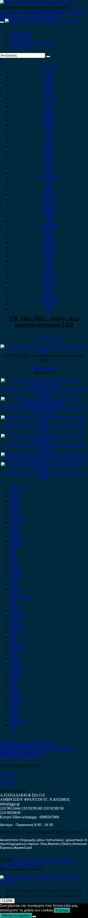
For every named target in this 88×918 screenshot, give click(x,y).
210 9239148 (32, 12)
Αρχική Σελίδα (21, 33)
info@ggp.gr (10, 804)
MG (49, 217)
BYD (48, 89)
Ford (49, 138)
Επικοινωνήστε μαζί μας (19, 757)
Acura (49, 81)
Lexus (49, 199)
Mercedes (48, 212)
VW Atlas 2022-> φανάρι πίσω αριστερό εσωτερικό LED (44, 321)
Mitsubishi (49, 225)
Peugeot (49, 243)
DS (48, 129)
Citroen (49, 103)
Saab (49, 260)
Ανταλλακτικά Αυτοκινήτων (31, 42)
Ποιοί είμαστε (21, 38)
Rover (49, 256)
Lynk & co (49, 203)
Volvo (49, 304)
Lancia (49, 190)
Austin (49, 76)
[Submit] (48, 56)
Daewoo (48, 116)
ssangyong (49, 278)
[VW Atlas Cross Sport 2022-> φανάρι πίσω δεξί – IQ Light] (44, 469)
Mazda (49, 208)
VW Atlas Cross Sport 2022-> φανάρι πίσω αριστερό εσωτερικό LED (44, 410)
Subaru (48, 282)
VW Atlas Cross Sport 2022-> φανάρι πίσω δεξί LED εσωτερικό (44, 447)
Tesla (49, 291)
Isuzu (49, 160)
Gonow (49, 146)
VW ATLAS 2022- (49, 338)
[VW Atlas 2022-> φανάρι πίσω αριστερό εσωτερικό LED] (44, 422)
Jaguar (49, 173)
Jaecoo (49, 168)
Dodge (49, 125)
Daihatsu (49, 120)
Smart (48, 274)
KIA (48, 182)
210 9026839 (75, 12)
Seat (48, 265)
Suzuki (49, 287)
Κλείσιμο (62, 910)
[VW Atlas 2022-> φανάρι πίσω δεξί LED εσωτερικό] (44, 454)
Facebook (7, 774)
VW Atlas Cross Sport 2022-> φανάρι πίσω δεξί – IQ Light (44, 475)
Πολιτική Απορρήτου (16, 915)
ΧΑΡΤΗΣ (8, 782)
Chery (49, 94)
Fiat (49, 133)
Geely (49, 142)
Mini (49, 221)
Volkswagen (48, 300)
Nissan (49, 230)
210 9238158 (54, 12)
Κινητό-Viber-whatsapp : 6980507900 (29, 16)
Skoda (49, 269)
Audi (49, 72)
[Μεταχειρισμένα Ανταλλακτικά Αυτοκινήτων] (44, 882)
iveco (49, 164)
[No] (34, 916)
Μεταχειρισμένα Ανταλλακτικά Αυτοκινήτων (37, 862)
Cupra (49, 107)
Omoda (49, 239)
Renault (49, 252)
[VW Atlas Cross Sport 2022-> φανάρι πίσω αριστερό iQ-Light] (44, 385)
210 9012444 (10, 12)
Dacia (48, 111)
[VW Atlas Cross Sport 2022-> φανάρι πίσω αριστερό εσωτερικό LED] (44, 403)
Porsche (49, 247)
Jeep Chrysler (48, 177)
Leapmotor (48, 195)
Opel (49, 234)
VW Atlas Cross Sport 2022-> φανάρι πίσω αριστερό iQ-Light (44, 391)
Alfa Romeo (48, 68)
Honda (49, 151)
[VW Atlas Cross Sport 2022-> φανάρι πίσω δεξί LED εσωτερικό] (44, 440)
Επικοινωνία (19, 47)
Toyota (49, 296)
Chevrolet (48, 98)
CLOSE (7, 901)
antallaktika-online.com (31, 860)
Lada (49, 186)
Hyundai (48, 155)
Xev (48, 309)
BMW (49, 85)
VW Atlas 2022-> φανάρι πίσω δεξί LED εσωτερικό (44, 459)
